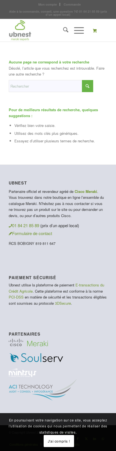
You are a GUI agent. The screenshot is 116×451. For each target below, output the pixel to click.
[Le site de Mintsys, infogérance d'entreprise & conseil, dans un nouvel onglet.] (22, 375)
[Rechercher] (62, 30)
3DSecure (63, 303)
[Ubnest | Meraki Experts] (48, 30)
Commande (72, 4)
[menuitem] (47, 4)
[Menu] (76, 30)
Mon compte (47, 4)
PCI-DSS (16, 297)
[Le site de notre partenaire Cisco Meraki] (28, 344)
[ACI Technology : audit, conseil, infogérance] (43, 399)
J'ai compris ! (59, 441)
